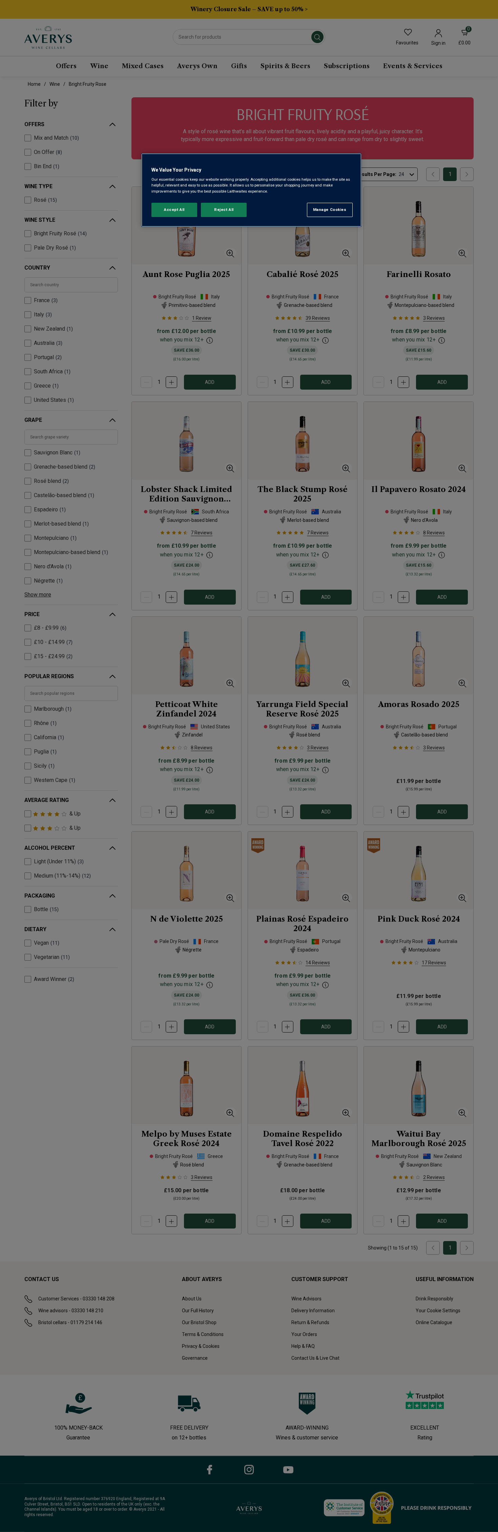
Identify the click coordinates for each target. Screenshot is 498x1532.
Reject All (224, 209)
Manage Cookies (330, 209)
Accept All (174, 209)
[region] (251, 190)
